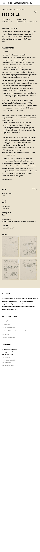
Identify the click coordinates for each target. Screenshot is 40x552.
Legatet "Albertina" (8, 228)
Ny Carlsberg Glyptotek (8, 327)
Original (4, 234)
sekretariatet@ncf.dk (9, 360)
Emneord (5, 226)
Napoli (4, 215)
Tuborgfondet (5, 334)
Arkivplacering (6, 219)
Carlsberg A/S (6, 324)
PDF (33, 189)
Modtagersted (6, 213)
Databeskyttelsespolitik (9, 365)
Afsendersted (6, 206)
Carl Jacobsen (7, 22)
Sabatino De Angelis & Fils (27, 22)
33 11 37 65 (6, 357)
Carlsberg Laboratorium (8, 337)
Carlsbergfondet (6, 321)
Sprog (4, 200)
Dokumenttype (6, 193)
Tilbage (35, 11)
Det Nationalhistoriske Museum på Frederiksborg (15, 331)
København (5, 208)
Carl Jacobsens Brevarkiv (20, 3)
